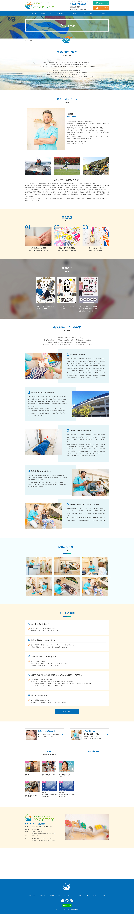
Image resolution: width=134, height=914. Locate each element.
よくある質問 (73, 13)
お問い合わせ (101, 13)
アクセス (102, 895)
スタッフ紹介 (43, 895)
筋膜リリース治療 (46, 13)
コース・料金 (60, 13)
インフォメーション (88, 13)
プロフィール (32, 13)
